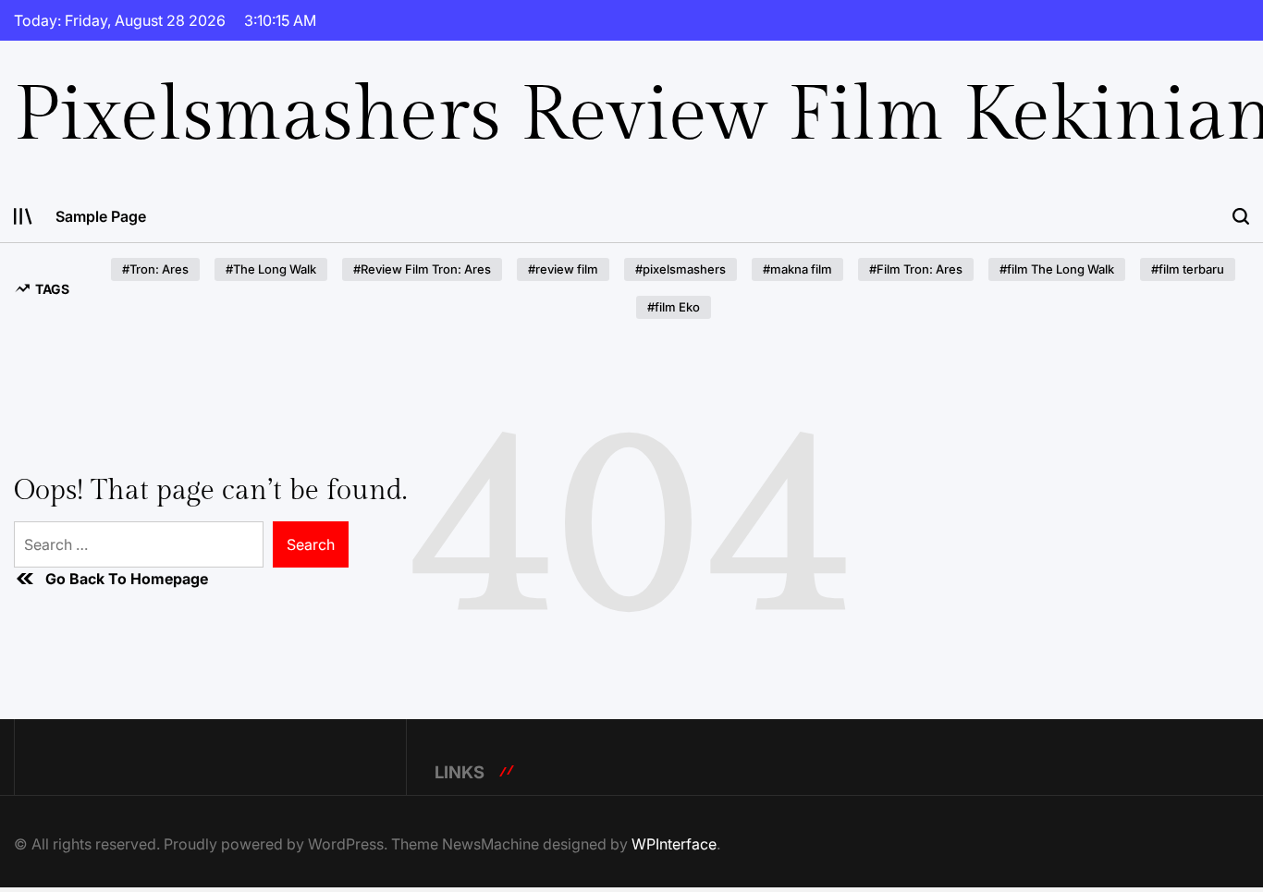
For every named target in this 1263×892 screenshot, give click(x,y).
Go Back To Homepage (126, 578)
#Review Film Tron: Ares (422, 269)
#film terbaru (1187, 269)
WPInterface (674, 844)
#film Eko (673, 306)
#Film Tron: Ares (916, 269)
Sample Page (100, 216)
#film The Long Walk (1056, 269)
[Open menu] (23, 216)
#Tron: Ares (155, 269)
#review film (563, 269)
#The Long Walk (271, 269)
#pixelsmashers (680, 269)
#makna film (797, 269)
